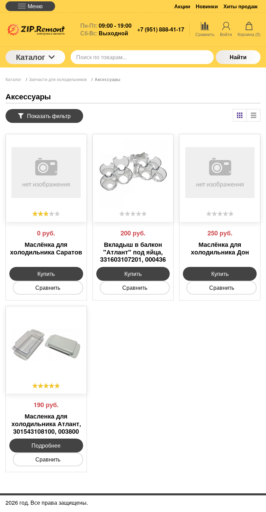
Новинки (207, 6)
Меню (35, 6)
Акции (182, 6)
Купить (46, 274)
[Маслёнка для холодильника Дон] (220, 172)
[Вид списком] (253, 115)
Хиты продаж (240, 6)
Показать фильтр (49, 116)
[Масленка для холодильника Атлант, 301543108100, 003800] (46, 344)
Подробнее (46, 445)
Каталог (30, 56)
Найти (238, 57)
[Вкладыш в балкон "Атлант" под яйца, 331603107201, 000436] (133, 172)
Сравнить (47, 287)
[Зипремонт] (35, 30)
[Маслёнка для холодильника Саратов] (46, 172)
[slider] (46, 213)
